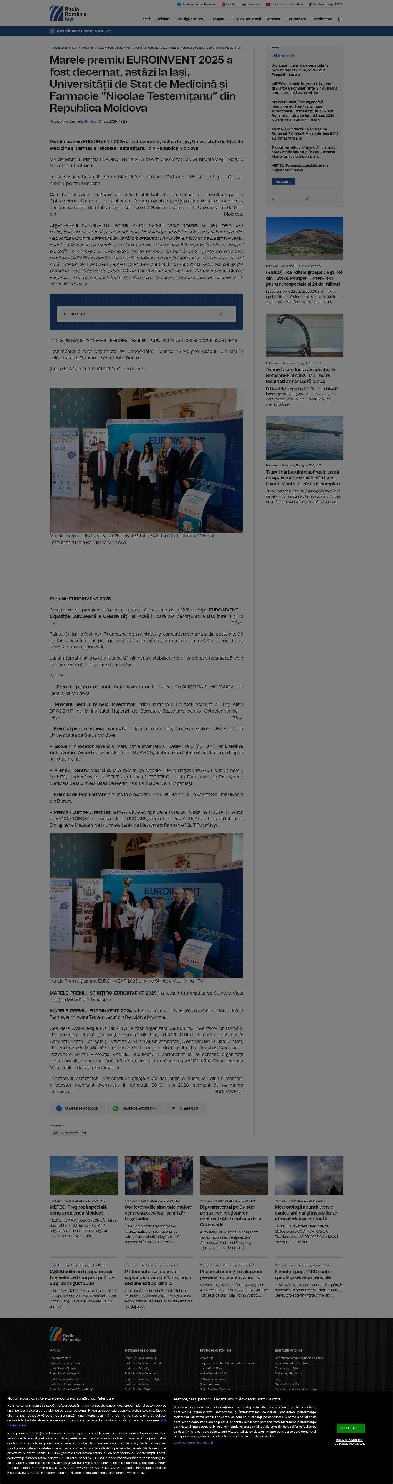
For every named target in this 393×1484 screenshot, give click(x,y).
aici (61, 1458)
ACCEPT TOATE (351, 1428)
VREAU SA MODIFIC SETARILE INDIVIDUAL (349, 1442)
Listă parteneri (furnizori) (193, 1442)
